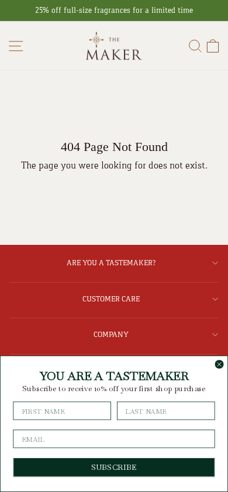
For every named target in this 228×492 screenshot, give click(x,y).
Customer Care (111, 298)
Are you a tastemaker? (111, 262)
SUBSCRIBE (114, 467)
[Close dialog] (219, 365)
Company (111, 334)
